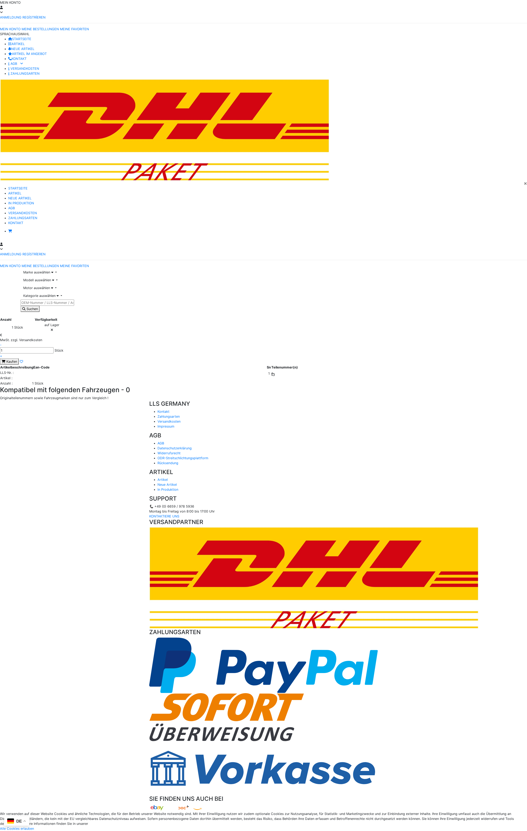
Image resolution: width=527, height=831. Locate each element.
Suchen (32, 309)
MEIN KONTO (10, 29)
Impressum (165, 426)
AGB (13, 64)
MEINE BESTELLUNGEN (40, 29)
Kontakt (163, 411)
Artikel (162, 480)
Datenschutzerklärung (174, 448)
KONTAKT (19, 59)
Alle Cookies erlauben (17, 828)
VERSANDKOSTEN (24, 68)
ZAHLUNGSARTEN (24, 73)
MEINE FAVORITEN (74, 29)
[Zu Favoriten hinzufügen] (21, 361)
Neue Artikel (167, 484)
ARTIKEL (18, 44)
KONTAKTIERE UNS (164, 516)
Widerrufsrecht (169, 453)
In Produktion (167, 489)
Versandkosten (169, 421)
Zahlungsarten (168, 416)
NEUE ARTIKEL (22, 49)
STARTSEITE (21, 39)
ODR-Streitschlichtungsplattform (182, 458)
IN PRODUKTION (21, 203)
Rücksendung (167, 463)
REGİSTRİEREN (33, 17)
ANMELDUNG (10, 17)
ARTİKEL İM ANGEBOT (29, 54)
